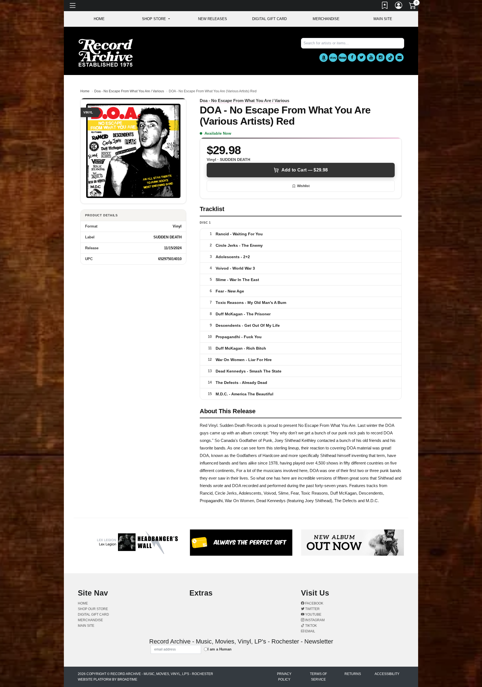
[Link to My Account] (399, 6)
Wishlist (303, 186)
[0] (413, 6)
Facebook (313, 603)
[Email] (399, 57)
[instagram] (380, 57)
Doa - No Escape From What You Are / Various (129, 91)
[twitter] (361, 57)
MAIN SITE (382, 19)
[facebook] (352, 57)
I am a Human (220, 649)
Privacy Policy (284, 676)
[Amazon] (323, 57)
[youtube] (371, 57)
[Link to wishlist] (385, 6)
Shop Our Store (93, 609)
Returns (352, 674)
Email (309, 631)
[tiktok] (390, 57)
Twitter (312, 609)
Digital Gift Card (269, 19)
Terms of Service (318, 676)
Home (85, 91)
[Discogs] (342, 57)
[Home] (106, 52)
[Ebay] (333, 57)
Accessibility (387, 674)
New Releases (212, 19)
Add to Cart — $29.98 (304, 170)
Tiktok (310, 626)
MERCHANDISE (326, 19)
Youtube (312, 614)
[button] (156, 19)
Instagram (314, 620)
